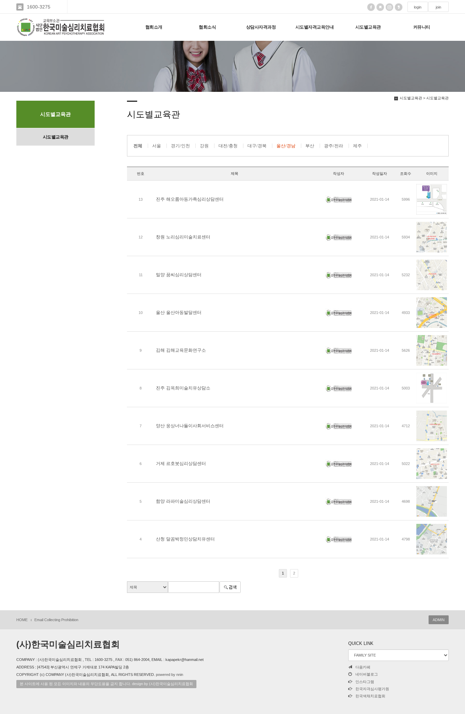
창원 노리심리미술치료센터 (183, 236)
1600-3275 (38, 7)
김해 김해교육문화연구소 (181, 350)
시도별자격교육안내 (314, 27)
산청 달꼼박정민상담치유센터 (185, 539)
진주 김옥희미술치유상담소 (183, 388)
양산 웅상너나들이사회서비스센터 (190, 425)
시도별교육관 (368, 27)
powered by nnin (169, 675)
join (438, 7)
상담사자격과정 (261, 27)
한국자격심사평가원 (372, 689)
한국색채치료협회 (370, 696)
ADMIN (439, 620)
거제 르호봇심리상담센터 (181, 463)
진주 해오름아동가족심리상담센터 (190, 199)
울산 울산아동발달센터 (179, 312)
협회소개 (153, 27)
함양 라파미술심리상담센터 (183, 501)
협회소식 (207, 27)
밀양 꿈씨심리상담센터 (179, 274)
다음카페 (362, 667)
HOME (22, 620)
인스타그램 (364, 682)
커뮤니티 (421, 27)
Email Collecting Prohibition (56, 620)
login (417, 7)
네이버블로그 (366, 674)
